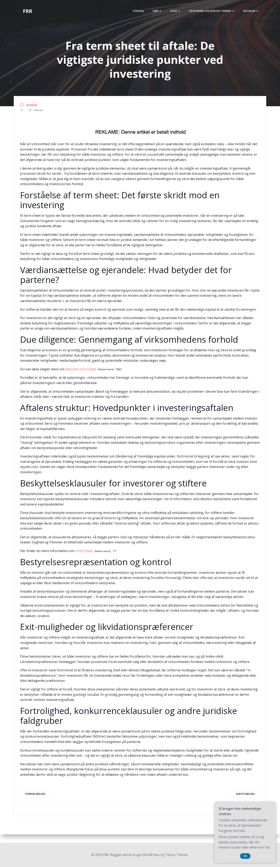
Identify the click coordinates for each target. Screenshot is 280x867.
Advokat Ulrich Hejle (80, 369)
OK (245, 856)
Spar (173, 11)
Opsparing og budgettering (210, 11)
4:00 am (38, 110)
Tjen (155, 11)
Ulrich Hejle (84, 551)
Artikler (249, 11)
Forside (138, 11)
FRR (27, 11)
